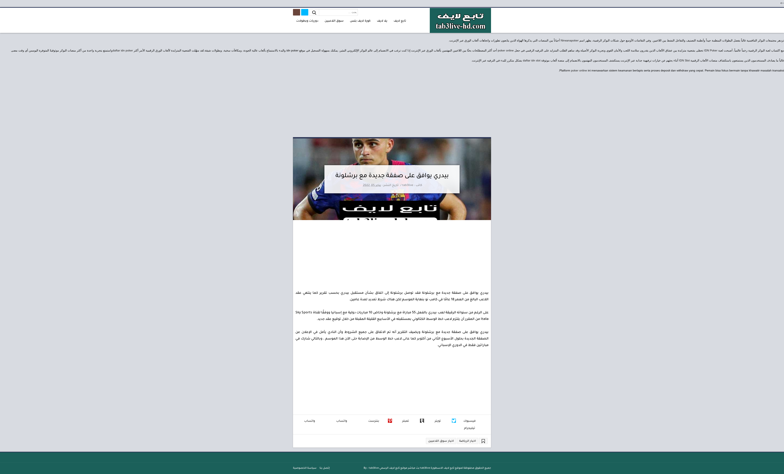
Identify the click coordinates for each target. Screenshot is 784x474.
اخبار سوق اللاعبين (441, 441)
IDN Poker (710, 50)
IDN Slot (684, 60)
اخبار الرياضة (467, 441)
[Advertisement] (392, 105)
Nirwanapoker (570, 40)
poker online (506, 50)
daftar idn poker (122, 50)
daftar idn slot (531, 60)
